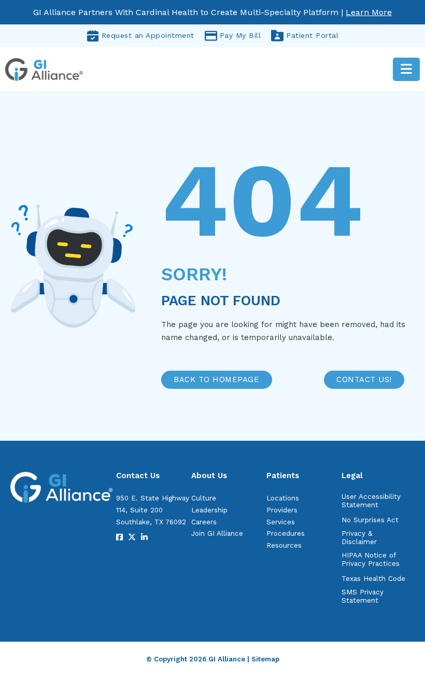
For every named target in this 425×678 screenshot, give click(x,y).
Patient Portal (312, 35)
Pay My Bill (240, 35)
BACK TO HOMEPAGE (216, 379)
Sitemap (265, 659)
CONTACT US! (364, 379)
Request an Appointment (148, 35)
